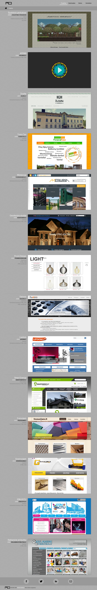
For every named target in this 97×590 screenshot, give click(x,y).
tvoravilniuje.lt (21, 177)
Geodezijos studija (18, 215)
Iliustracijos (72, 3)
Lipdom (23, 337)
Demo (80, 3)
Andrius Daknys (20, 587)
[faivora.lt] (59, 331)
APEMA (23, 53)
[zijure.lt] (59, 128)
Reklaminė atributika (17, 540)
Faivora (23, 296)
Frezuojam (21, 418)
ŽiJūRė (23, 93)
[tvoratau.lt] (59, 168)
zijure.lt (23, 96)
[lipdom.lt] (59, 371)
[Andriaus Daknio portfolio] (9, 3)
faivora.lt (23, 299)
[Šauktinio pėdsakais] (59, 47)
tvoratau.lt (22, 137)
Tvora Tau (21, 134)
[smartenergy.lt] (59, 412)
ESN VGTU (21, 499)
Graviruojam (20, 459)
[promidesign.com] (59, 290)
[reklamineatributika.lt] (59, 574)
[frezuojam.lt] (59, 452)
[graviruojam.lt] (59, 493)
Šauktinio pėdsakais (17, 12)
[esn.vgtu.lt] (59, 533)
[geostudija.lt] (59, 250)
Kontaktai (88, 3)
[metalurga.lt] (59, 209)
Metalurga (21, 175)
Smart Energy (20, 377)
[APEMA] (59, 87)
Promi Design (20, 256)
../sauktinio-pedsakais (18, 15)
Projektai (63, 3)
